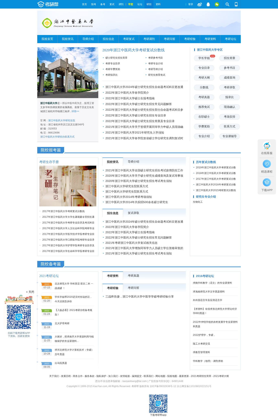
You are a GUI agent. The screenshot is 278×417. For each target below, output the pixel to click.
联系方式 (229, 126)
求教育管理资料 (201, 352)
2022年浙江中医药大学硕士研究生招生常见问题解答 (138, 104)
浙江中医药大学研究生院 (61, 120)
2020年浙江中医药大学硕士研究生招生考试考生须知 (138, 181)
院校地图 (172, 376)
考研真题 (204, 97)
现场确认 (229, 106)
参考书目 (229, 67)
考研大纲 (204, 77)
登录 (190, 4)
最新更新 (184, 376)
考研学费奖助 (112, 69)
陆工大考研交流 (201, 343)
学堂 (130, 4)
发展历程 (66, 376)
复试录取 (133, 213)
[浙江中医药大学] (68, 24)
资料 (158, 4)
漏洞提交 (137, 376)
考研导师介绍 (155, 69)
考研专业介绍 (155, 63)
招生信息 (108, 38)
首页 (84, 4)
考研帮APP (236, 4)
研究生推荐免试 (156, 74)
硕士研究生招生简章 (116, 57)
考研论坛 (230, 38)
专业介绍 (204, 136)
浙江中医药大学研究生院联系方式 (126, 186)
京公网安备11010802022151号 (194, 386)
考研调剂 (149, 38)
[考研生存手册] (67, 186)
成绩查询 (229, 77)
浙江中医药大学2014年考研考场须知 (128, 196)
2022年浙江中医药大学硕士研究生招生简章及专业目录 (140, 121)
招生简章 (229, 58)
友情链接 (125, 376)
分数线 (204, 87)
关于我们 (54, 376)
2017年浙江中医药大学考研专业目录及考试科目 (68, 222)
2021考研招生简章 (201, 376)
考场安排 (229, 116)
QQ (208, 4)
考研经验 (190, 38)
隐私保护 (101, 376)
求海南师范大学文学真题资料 (209, 291)
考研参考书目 (155, 57)
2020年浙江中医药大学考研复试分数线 (133, 50)
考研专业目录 (112, 63)
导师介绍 (88, 38)
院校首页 (47, 38)
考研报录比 (111, 74)
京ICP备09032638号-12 (163, 386)
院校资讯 (67, 38)
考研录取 (229, 87)
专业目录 (204, 67)
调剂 (121, 4)
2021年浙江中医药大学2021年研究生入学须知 (134, 132)
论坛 (139, 4)
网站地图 (160, 376)
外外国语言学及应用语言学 (207, 300)
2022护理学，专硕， (204, 335)
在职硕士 (204, 116)
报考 (93, 4)
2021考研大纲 (221, 376)
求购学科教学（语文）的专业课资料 (212, 282)
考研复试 (129, 38)
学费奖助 (204, 126)
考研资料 (210, 38)
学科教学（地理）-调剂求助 (208, 361)
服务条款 (89, 376)
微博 (199, 4)
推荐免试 (204, 106)
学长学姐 (204, 58)
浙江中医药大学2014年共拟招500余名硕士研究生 (136, 202)
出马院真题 (61, 363)
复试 (111, 4)
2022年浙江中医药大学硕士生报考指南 (130, 98)
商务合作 (78, 376)
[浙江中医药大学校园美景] (67, 72)
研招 (149, 4)
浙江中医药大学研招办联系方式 (57, 136)
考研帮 (58, 4)
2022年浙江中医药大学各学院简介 (127, 92)
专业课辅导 (229, 136)
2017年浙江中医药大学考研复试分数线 (63, 211)
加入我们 (113, 376)
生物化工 (198, 201)
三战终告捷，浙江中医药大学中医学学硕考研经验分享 (139, 296)
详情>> (75, 111)
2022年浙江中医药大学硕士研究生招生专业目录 (135, 115)
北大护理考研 (62, 323)
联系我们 (148, 376)
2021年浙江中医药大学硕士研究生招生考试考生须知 (138, 253)
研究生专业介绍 (206, 196)
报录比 (229, 97)
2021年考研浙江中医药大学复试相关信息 (131, 242)
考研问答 (169, 38)
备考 (102, 4)
